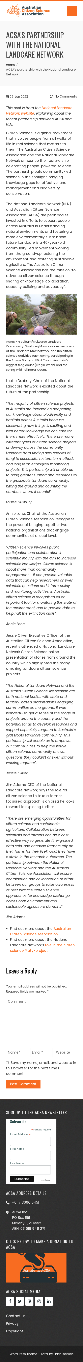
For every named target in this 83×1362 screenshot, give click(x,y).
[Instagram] (39, 1301)
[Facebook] (10, 1301)
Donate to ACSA (36, 1270)
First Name (17, 1148)
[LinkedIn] (49, 1301)
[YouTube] (29, 1301)
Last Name (17, 1163)
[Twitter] (20, 1301)
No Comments (65, 96)
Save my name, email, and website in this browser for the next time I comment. (41, 1068)
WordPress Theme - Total (29, 1354)
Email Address (20, 1134)
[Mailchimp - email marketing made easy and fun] (45, 1180)
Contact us (16, 1316)
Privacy (12, 1323)
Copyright (14, 1331)
